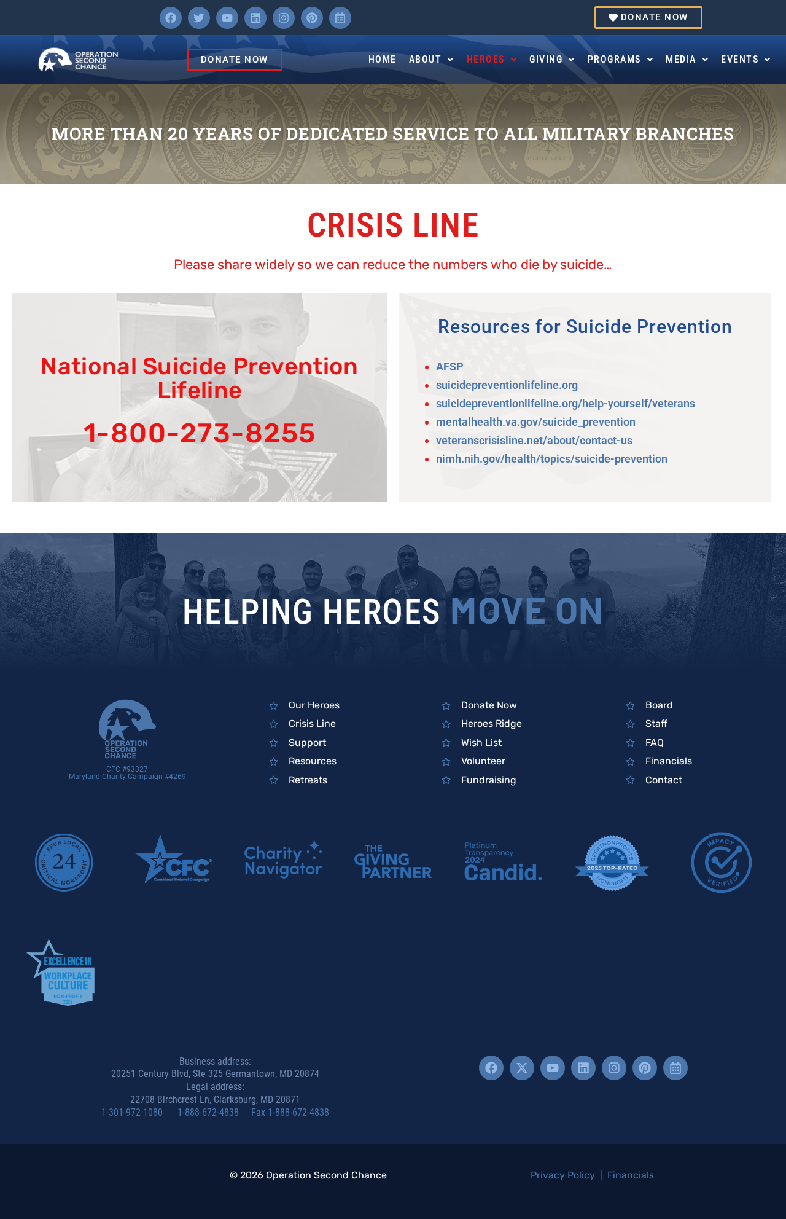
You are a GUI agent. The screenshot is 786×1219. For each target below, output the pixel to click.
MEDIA (681, 59)
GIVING (545, 59)
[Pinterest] (312, 18)
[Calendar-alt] (340, 18)
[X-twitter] (522, 1068)
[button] (432, 59)
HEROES (486, 59)
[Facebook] (171, 18)
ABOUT (425, 59)
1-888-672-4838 (213, 1112)
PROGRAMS (614, 59)
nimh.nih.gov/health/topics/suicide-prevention (551, 458)
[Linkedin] (255, 18)
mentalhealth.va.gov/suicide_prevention (536, 421)
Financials (630, 1175)
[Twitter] (199, 18)
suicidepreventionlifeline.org (507, 384)
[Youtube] (227, 18)
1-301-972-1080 (138, 1112)
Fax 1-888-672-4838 (290, 1112)
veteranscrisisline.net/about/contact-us (534, 440)
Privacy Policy (563, 1175)
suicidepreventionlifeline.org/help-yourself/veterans (565, 403)
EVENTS (739, 59)
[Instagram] (284, 18)
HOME (382, 59)
